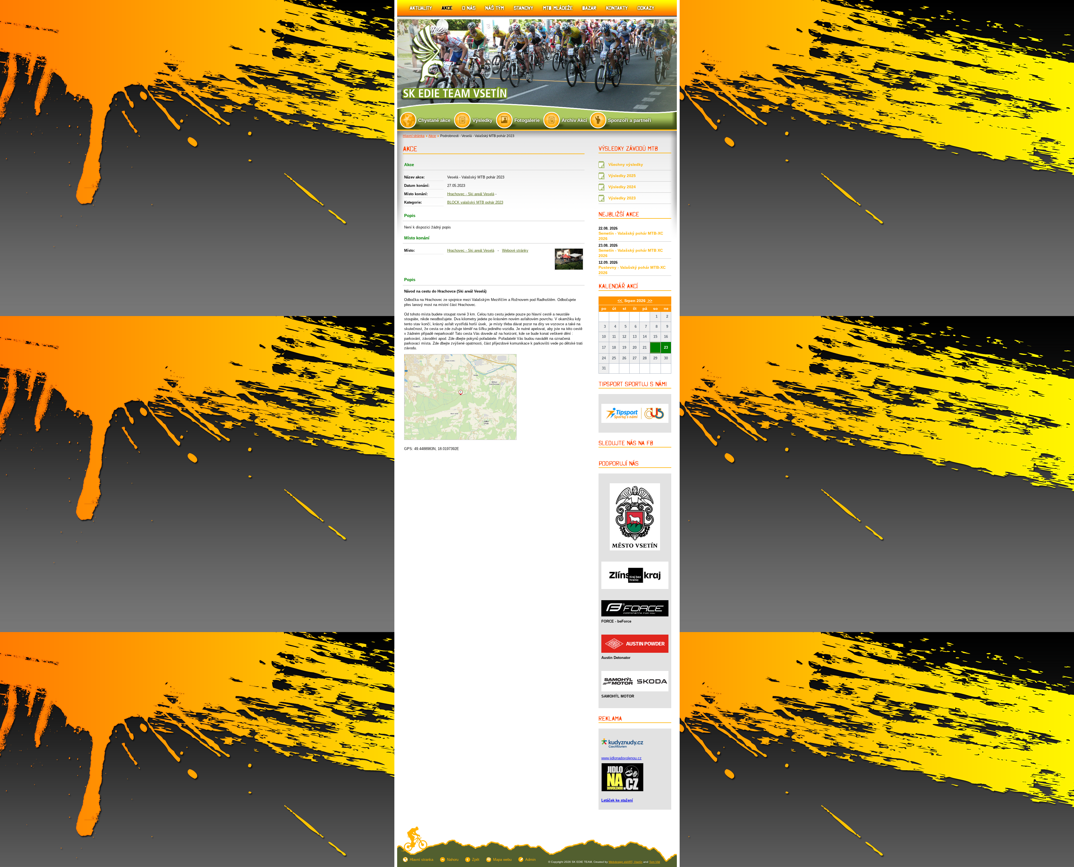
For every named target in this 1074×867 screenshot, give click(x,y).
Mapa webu (502, 859)
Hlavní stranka (421, 859)
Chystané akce (434, 120)
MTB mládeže (558, 7)
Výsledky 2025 (622, 175)
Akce (447, 7)
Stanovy (523, 7)
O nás (468, 7)
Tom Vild (654, 861)
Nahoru (452, 859)
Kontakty (617, 7)
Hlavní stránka (414, 136)
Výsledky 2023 (622, 198)
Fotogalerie (527, 120)
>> (649, 300)
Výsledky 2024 (622, 187)
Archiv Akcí (574, 120)
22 (655, 345)
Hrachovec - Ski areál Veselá (470, 194)
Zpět (475, 859)
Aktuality (421, 7)
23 (666, 347)
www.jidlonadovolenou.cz (621, 758)
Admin (530, 859)
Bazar (589, 7)
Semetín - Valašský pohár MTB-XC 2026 (631, 236)
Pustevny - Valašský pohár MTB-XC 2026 (632, 270)
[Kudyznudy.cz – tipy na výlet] (622, 749)
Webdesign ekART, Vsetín (625, 861)
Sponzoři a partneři (629, 120)
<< (620, 300)
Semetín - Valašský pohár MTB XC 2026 (631, 253)
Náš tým (494, 7)
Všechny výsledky (625, 164)
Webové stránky (515, 250)
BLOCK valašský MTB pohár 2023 (475, 202)
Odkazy (645, 7)
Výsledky (482, 120)
